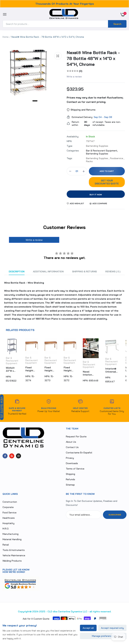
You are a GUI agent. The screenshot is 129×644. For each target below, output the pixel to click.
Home (6, 36)
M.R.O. (6, 528)
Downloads (72, 463)
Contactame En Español (79, 452)
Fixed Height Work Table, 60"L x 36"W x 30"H (68, 369)
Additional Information (48, 271)
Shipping (70, 474)
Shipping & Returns (84, 271)
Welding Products (12, 560)
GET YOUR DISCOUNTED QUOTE (107, 182)
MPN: (69, 141)
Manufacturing (10, 533)
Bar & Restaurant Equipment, (102, 150)
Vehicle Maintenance (14, 555)
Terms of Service (75, 468)
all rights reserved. (100, 611)
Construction (10, 501)
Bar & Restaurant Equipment (12, 360)
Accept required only (112, 627)
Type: (70, 145)
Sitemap (70, 484)
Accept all (88, 627)
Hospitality (8, 523)
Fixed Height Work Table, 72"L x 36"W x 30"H (48, 369)
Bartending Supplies (97, 153)
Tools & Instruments (14, 550)
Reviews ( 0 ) (112, 271)
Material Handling (12, 539)
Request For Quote (76, 436)
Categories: (73, 150)
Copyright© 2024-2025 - (32, 611)
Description (16, 271)
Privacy (70, 457)
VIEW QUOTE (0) (2, 407)
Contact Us (72, 447)
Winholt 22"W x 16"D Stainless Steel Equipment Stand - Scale (12, 369)
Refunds (70, 479)
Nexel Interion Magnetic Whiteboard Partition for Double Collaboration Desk (91, 373)
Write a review (74, 76)
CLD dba (52, 611)
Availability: (73, 136)
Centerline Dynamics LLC (72, 611)
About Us (71, 441)
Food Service (9, 512)
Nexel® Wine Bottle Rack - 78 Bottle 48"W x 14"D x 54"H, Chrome (93, 58)
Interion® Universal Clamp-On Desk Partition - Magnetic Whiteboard (112, 370)
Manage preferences (103, 635)
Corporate (8, 507)
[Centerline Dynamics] (63, 15)
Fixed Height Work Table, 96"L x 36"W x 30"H (29, 369)
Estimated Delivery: (82, 117)
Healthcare (9, 517)
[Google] (11, 455)
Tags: (70, 158)
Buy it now (96, 194)
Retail (6, 544)
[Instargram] (18, 455)
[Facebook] (5, 455)
